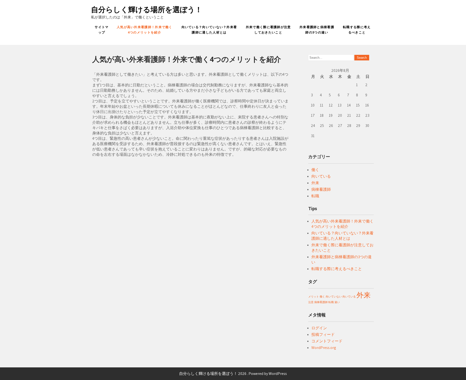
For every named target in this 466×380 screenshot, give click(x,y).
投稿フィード (323, 334)
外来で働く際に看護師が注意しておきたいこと (268, 29)
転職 (315, 195)
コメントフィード (326, 341)
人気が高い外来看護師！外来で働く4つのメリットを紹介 (144, 29)
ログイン (319, 327)
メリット (313, 296)
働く (315, 169)
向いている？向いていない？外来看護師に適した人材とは (209, 29)
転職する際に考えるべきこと (357, 29)
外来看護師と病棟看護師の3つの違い (317, 29)
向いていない (334, 296)
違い (337, 302)
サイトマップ (101, 29)
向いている (321, 176)
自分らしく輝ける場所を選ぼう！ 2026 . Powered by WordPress (233, 373)
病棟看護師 (321, 189)
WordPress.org (323, 347)
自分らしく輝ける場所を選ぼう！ (146, 9)
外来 (315, 182)
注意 (311, 302)
